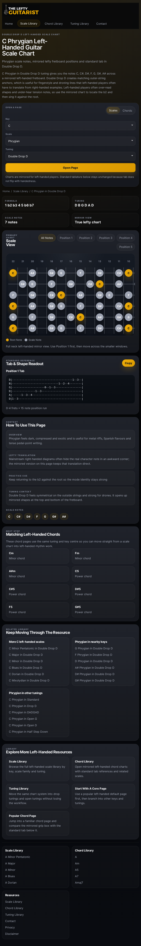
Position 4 (125, 238)
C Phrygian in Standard (24, 699)
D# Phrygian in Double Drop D (95, 674)
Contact (101, 23)
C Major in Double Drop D (26, 654)
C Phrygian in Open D (23, 725)
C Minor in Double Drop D (26, 661)
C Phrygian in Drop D (23, 706)
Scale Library (28, 23)
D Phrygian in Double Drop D (94, 661)
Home (9, 23)
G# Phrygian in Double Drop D (95, 680)
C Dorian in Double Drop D (26, 674)
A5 (77, 869)
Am (77, 863)
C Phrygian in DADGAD (24, 712)
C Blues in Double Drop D (25, 667)
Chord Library (54, 23)
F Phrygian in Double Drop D (93, 654)
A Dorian (11, 882)
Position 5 (125, 247)
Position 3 (105, 238)
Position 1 (66, 238)
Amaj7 (79, 882)
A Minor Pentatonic (17, 857)
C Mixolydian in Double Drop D (29, 680)
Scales (113, 110)
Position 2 (85, 238)
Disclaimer (12, 933)
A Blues (10, 876)
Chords (127, 110)
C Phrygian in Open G (23, 718)
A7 (76, 876)
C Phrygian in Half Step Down (28, 731)
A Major (10, 863)
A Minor (10, 869)
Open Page (70, 167)
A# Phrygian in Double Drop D (94, 667)
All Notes (47, 238)
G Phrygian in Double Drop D (94, 648)
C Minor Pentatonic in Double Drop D (33, 648)
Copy (128, 363)
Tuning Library (79, 23)
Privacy (10, 927)
